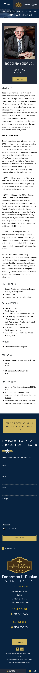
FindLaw (27, 662)
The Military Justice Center (18, 653)
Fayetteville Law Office (20, 602)
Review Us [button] (19, 642)
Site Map (15, 659)
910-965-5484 (21, 614)
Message (5, 499)
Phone (4, 476)
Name (4, 465)
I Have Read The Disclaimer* (14, 529)
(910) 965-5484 (19, 72)
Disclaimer (6, 524)
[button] (6, 4)
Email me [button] (19, 79)
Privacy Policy (23, 659)
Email (4, 487)
